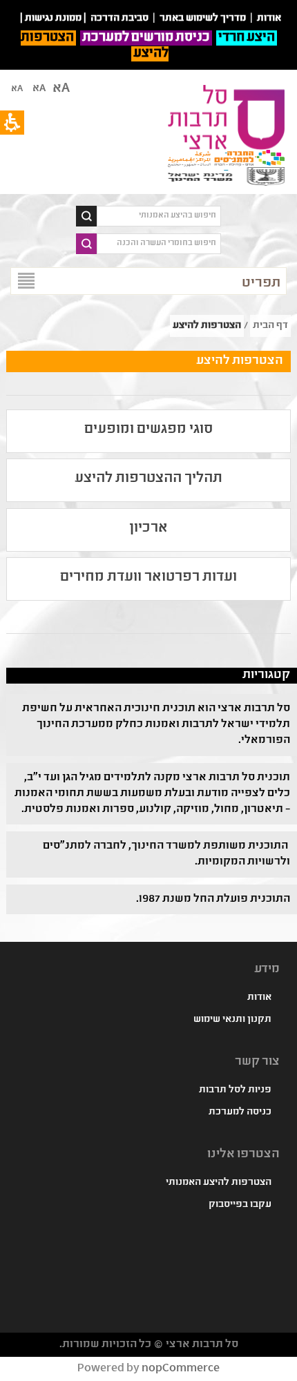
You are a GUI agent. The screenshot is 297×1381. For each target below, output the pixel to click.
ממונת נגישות (53, 18)
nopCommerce (181, 1368)
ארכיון (148, 529)
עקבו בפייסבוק (240, 1204)
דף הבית (270, 325)
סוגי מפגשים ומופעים (148, 430)
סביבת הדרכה (119, 18)
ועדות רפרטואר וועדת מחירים (148, 578)
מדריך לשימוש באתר (203, 18)
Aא (17, 89)
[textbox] (159, 216)
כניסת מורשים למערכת (146, 38)
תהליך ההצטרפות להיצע (148, 479)
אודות (259, 997)
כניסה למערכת (240, 1112)
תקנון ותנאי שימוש (232, 1019)
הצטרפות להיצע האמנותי (218, 1182)
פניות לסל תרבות (235, 1090)
